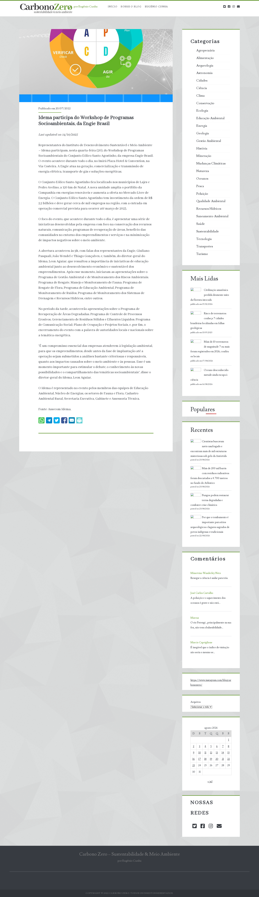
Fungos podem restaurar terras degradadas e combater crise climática (209, 500)
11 (205, 752)
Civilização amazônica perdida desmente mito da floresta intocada (209, 295)
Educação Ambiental (210, 118)
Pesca (200, 186)
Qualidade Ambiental (210, 201)
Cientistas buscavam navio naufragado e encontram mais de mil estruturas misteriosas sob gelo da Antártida (208, 449)
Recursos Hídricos (208, 209)
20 (216, 759)
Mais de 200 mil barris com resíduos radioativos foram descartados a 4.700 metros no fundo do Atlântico (209, 476)
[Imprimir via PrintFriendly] (79, 420)
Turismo (202, 254)
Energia (201, 126)
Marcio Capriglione (201, 642)
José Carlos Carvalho (201, 593)
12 (211, 752)
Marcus (194, 618)
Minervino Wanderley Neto (205, 573)
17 (199, 759)
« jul (210, 781)
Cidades (201, 81)
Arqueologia (204, 66)
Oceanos (202, 179)
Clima (200, 96)
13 (217, 752)
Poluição (202, 194)
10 (199, 752)
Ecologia (202, 111)
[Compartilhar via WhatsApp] (41, 420)
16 (193, 759)
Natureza (202, 171)
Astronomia (204, 73)
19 (211, 759)
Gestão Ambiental (208, 141)
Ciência (201, 88)
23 (193, 765)
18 (205, 759)
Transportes (204, 246)
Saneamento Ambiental (212, 216)
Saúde (200, 224)
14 (223, 752)
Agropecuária (205, 50)
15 (228, 752)
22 (228, 759)
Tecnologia (204, 239)
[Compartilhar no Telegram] (49, 420)
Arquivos (195, 702)
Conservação (205, 103)
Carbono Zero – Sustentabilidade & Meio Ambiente (129, 854)
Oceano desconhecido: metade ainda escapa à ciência (209, 375)
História (201, 148)
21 (223, 759)
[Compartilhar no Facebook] (64, 420)
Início (112, 6)
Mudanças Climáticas (211, 163)
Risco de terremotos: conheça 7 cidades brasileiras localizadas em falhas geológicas (208, 321)
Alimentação (205, 58)
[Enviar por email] (72, 420)
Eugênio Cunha (156, 6)
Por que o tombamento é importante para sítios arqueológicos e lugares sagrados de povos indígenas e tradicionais (209, 525)
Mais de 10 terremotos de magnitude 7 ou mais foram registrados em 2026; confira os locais (210, 349)
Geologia (202, 133)
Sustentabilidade (207, 231)
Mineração (203, 156)
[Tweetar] (57, 420)
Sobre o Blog (131, 6)
